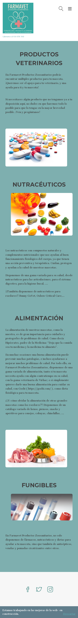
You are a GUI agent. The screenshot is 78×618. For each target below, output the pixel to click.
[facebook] (28, 589)
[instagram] (50, 589)
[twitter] (39, 589)
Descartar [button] (69, 613)
